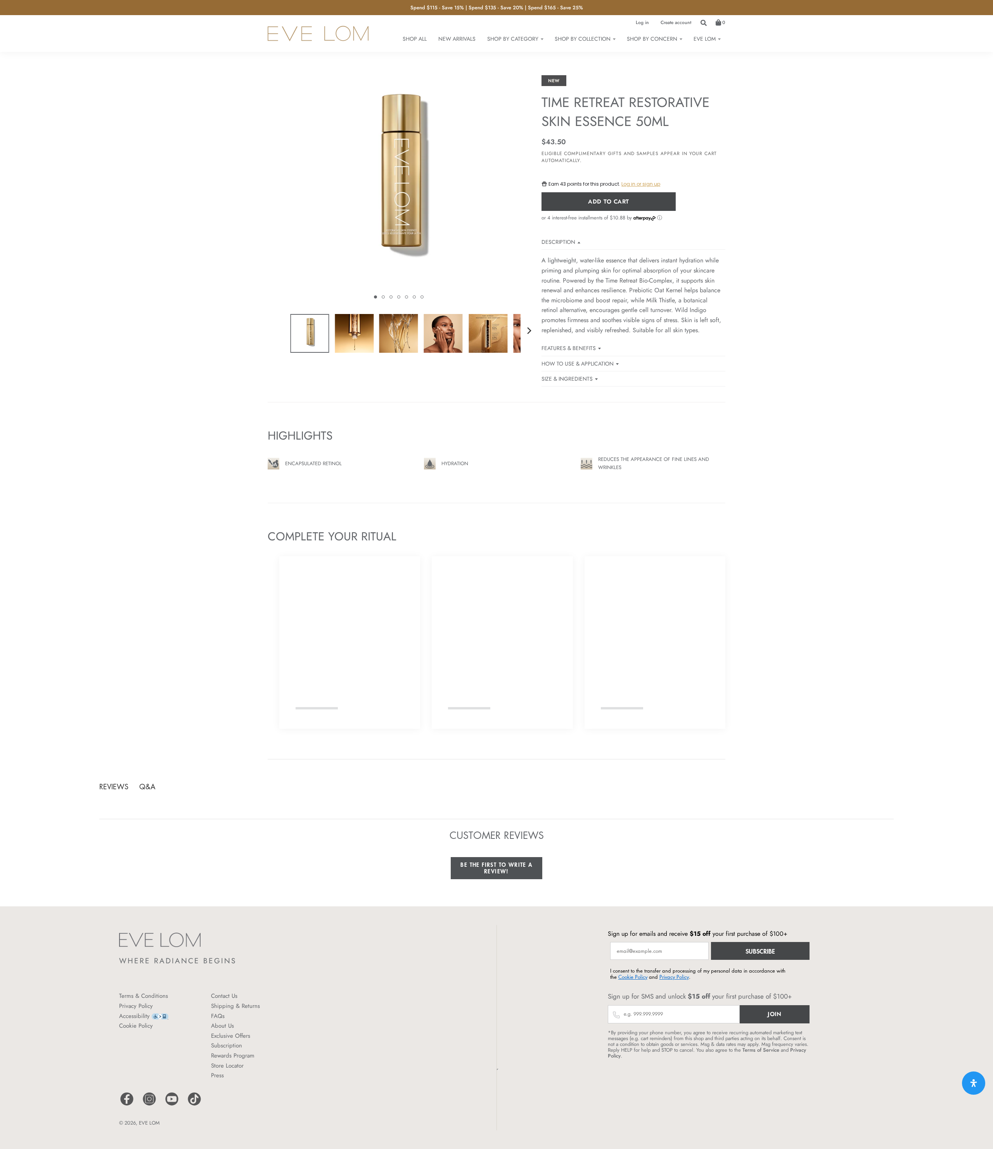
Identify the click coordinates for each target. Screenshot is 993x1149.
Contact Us (224, 996)
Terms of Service (760, 1050)
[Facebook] (127, 1104)
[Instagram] (149, 1104)
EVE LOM (149, 1123)
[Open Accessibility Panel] (973, 1083)
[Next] (529, 330)
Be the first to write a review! (496, 868)
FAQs (218, 1016)
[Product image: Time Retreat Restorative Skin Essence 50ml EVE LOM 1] (309, 333)
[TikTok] (194, 1104)
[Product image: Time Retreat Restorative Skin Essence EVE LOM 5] (488, 333)
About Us (222, 1025)
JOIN (774, 1014)
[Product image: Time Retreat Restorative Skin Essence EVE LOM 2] (354, 333)
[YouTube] (172, 1104)
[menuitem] (515, 39)
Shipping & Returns (235, 1006)
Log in (642, 22)
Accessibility (134, 1016)
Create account (676, 22)
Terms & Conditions (143, 996)
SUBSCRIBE (760, 951)
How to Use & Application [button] (577, 363)
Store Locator (227, 1065)
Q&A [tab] (147, 786)
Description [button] (558, 242)
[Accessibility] (160, 1015)
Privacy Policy (136, 1006)
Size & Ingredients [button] (567, 379)
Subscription (226, 1045)
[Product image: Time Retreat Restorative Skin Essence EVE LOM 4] (443, 333)
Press (217, 1075)
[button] (375, 296)
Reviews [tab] (113, 786)
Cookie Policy (136, 1025)
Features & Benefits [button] (568, 348)
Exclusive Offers (230, 1036)
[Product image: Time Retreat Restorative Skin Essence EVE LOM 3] (398, 333)
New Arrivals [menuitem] (457, 39)
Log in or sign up (640, 184)
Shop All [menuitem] (415, 39)
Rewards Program (232, 1055)
